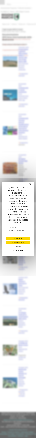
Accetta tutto (18, 238)
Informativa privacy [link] (18, 250)
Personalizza (18, 246)
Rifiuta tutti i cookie (18, 242)
